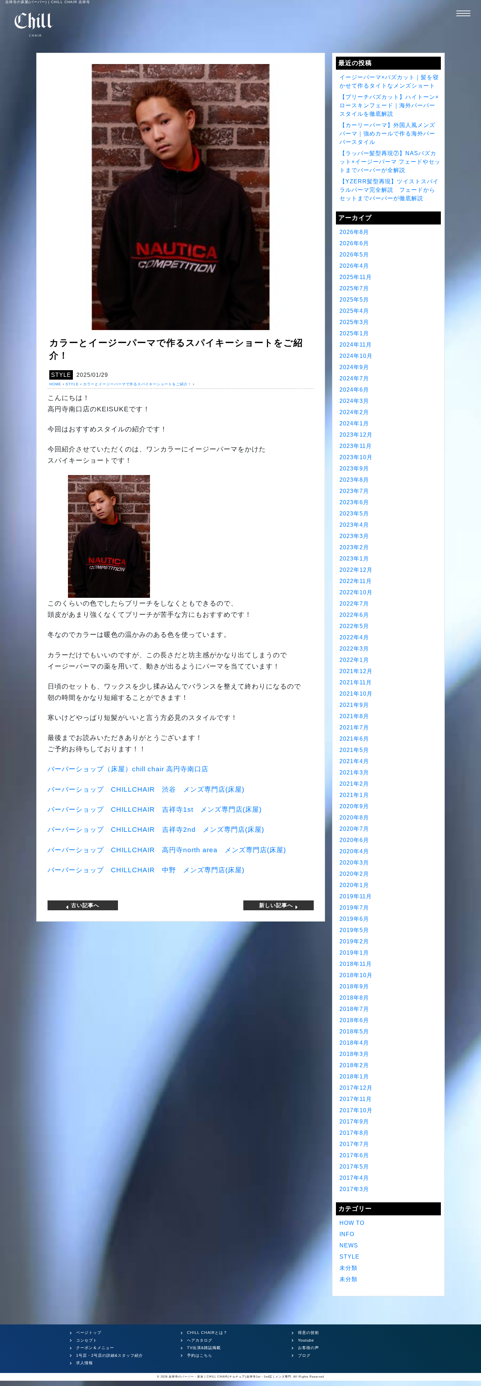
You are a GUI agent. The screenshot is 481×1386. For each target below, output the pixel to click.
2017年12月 (356, 1088)
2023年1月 (354, 559)
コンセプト (86, 1340)
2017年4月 (354, 1178)
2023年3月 (354, 536)
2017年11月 (355, 1099)
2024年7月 (354, 378)
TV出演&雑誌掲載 (204, 1348)
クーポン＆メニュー (95, 1348)
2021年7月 (354, 727)
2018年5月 (354, 1031)
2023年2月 (354, 547)
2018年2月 (354, 1065)
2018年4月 (354, 1043)
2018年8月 (354, 998)
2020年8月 (354, 818)
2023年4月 (354, 525)
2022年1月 (354, 660)
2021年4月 (354, 761)
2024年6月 (354, 390)
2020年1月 (354, 885)
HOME (55, 384)
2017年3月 (354, 1189)
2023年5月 (354, 514)
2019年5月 (354, 930)
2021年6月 (354, 739)
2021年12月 (356, 671)
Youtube (306, 1340)
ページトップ (88, 1332)
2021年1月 (354, 795)
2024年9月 (354, 367)
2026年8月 (354, 232)
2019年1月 (354, 953)
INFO (346, 1234)
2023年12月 (356, 435)
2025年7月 (354, 288)
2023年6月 (354, 502)
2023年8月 (354, 480)
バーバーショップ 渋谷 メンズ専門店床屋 (146, 789)
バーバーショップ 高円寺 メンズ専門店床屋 (167, 850)
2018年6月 (354, 1020)
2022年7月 (354, 604)
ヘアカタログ (199, 1340)
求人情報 (84, 1363)
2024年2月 (354, 412)
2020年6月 (354, 840)
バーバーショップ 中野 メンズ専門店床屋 (146, 870)
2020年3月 (354, 863)
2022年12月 (356, 570)
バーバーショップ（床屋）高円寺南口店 (128, 769)
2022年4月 (354, 637)
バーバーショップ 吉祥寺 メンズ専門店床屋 (155, 809)
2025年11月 (355, 277)
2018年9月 (354, 986)
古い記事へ (84, 905)
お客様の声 (308, 1348)
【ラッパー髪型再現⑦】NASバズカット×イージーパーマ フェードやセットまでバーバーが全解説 (390, 161)
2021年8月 (354, 716)
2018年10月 (356, 975)
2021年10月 (356, 694)
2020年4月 (354, 851)
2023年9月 (354, 469)
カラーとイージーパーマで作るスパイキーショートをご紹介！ (137, 384)
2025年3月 (354, 322)
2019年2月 (354, 941)
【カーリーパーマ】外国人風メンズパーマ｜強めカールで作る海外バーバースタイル (387, 133)
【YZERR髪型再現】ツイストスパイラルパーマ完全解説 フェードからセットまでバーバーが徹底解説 (389, 189)
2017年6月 (354, 1155)
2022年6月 (354, 615)
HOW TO (351, 1223)
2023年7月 (354, 491)
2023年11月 (355, 446)
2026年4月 (354, 266)
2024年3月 (354, 401)
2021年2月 (354, 784)
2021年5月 (354, 750)
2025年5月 (354, 300)
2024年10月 (356, 356)
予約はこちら (199, 1355)
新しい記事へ (277, 905)
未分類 (348, 1268)
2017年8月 (354, 1133)
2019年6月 (354, 919)
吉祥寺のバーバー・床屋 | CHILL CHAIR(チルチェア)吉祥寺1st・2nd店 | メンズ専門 (230, 1376)
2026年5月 (354, 255)
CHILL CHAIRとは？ (207, 1332)
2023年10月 (356, 457)
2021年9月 (354, 705)
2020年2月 (354, 874)
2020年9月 (354, 806)
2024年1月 (354, 423)
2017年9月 (354, 1122)
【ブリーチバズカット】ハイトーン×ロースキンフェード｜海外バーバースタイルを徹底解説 (389, 105)
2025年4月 (354, 311)
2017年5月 (354, 1167)
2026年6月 (354, 243)
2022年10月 (356, 592)
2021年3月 (354, 773)
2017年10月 (356, 1110)
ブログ (304, 1355)
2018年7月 (354, 1009)
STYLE (61, 375)
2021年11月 (355, 682)
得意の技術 (308, 1332)
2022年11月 (355, 581)
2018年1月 (354, 1077)
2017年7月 (354, 1144)
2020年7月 (354, 829)
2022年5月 (354, 626)
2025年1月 (354, 333)
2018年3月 (354, 1054)
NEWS (348, 1245)
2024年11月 (355, 345)
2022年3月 (354, 649)
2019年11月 (355, 896)
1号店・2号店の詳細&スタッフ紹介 (109, 1355)
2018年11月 (355, 964)
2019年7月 (354, 908)
